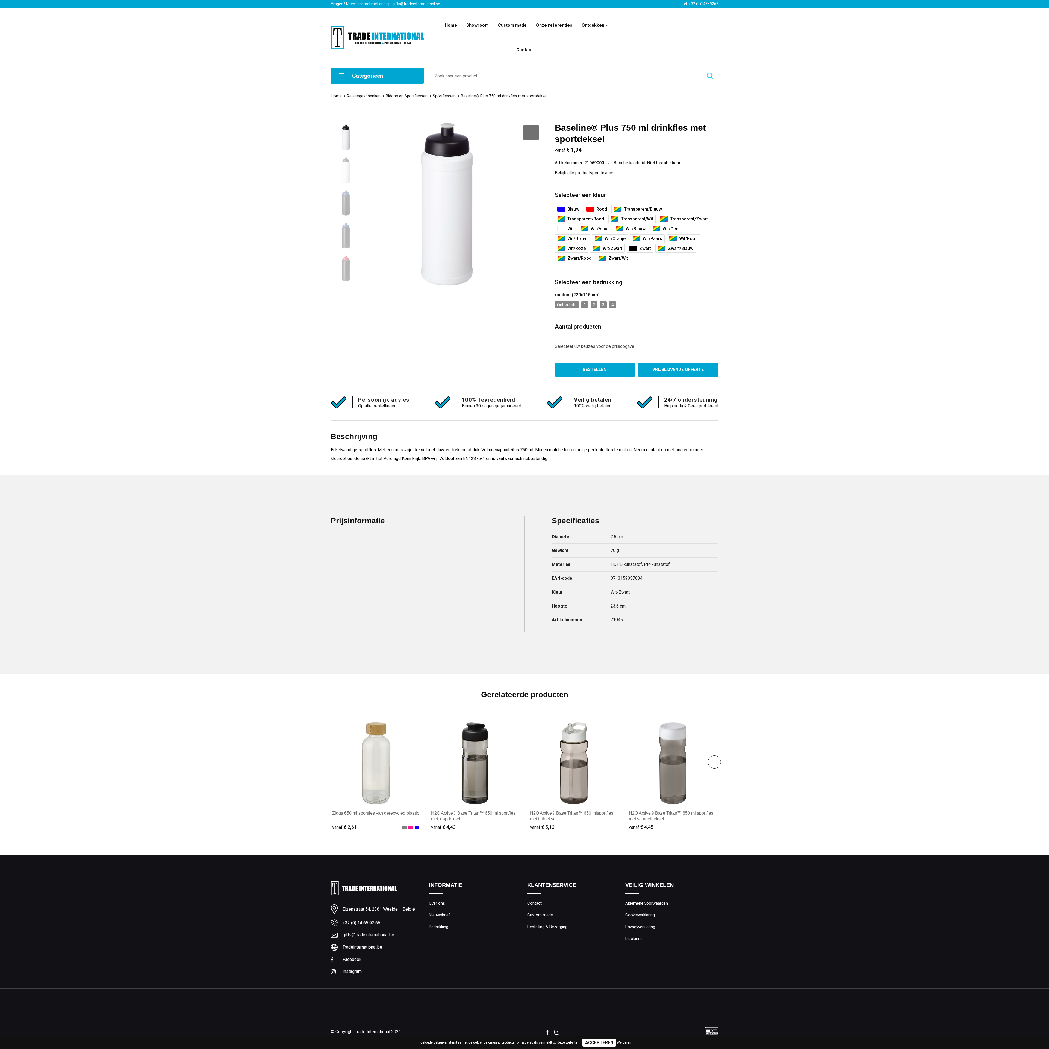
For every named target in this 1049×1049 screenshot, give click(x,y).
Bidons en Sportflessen (407, 96)
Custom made (512, 25)
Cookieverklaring (640, 915)
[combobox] (565, 76)
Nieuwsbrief (439, 915)
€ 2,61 (344, 827)
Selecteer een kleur (580, 195)
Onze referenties (554, 25)
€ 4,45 (641, 827)
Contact (524, 49)
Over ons (437, 903)
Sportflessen (444, 96)
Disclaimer (634, 938)
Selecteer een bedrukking (588, 282)
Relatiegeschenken (364, 96)
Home (451, 25)
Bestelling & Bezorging (547, 926)
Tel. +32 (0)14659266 (700, 4)
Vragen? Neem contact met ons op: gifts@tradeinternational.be (385, 4)
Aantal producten (578, 326)
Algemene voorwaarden (646, 903)
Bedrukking (438, 926)
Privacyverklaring (640, 926)
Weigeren (624, 1042)
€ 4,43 (443, 827)
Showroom (477, 25)
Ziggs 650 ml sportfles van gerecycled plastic (375, 813)
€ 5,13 (542, 827)
